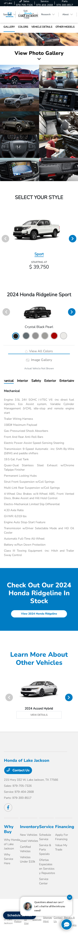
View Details (38, 715)
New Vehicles (28, 835)
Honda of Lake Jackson (8, 919)
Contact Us (21, 770)
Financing (64, 827)
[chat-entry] (66, 924)
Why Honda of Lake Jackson (12, 844)
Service (46, 827)
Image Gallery (41, 360)
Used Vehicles (29, 841)
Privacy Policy (18, 919)
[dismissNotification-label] (69, 897)
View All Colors (40, 351)
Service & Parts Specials (45, 849)
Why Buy (9, 829)
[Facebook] (8, 807)
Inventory (29, 827)
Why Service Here (8, 859)
